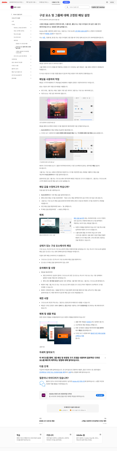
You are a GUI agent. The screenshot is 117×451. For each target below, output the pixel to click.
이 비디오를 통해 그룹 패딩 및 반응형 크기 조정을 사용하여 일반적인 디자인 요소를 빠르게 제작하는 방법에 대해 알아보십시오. (69, 358)
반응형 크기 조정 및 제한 (21, 43)
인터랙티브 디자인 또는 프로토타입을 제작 (52, 372)
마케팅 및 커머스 (43, 2)
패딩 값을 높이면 (79, 218)
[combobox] (77, 7)
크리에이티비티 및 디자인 (15, 2)
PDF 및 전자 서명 (30, 2)
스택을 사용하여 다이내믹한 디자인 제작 (22, 52)
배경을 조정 (48, 33)
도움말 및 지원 (55, 2)
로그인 (112, 2)
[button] (107, 2)
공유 (69, 372)
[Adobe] (4, 2)
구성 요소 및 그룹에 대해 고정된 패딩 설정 (23, 47)
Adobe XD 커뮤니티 (78, 381)
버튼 (44, 37)
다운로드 (89, 322)
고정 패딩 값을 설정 (81, 31)
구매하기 (66, 2)
